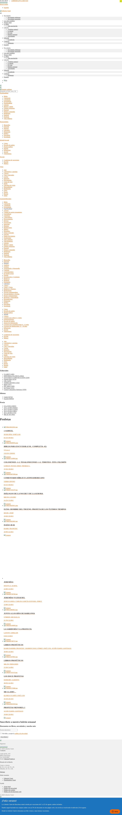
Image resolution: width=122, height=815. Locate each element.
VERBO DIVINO (11, 383)
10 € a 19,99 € (11, 408)
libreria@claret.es (9, 759)
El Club (10, 33)
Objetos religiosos (9, 108)
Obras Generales (9, 233)
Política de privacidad (10, 788)
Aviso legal (7, 786)
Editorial (6, 38)
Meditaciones (8, 227)
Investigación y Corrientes (12, 277)
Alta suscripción (12, 26)
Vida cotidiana (8, 239)
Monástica (7, 231)
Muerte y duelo (8, 106)
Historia (6, 128)
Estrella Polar (10, 379)
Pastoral (6, 110)
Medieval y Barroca (10, 289)
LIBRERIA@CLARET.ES (19, 1)
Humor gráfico (8, 147)
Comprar (8, 441)
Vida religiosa (8, 118)
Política (6, 133)
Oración (6, 234)
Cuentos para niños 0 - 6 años (13, 318)
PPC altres (9, 386)
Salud (5, 195)
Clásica (6, 285)
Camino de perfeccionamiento (13, 212)
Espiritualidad (4, 93)
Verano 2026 (8, 22)
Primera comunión (9, 112)
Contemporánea (8, 272)
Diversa (6, 221)
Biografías (7, 125)
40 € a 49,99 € (10, 413)
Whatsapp (11, 43)
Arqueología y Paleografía (12, 268)
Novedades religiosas (14, 17)
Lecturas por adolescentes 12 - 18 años (15, 326)
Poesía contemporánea (10, 296)
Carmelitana (7, 214)
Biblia (5, 96)
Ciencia (6, 173)
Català (8, 397)
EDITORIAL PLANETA (14, 376)
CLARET (9, 374)
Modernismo (7, 290)
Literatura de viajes (9, 185)
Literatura (7, 130)
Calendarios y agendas (10, 171)
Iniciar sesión (4, 4)
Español (9, 399)
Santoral (6, 115)
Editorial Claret (8, 778)
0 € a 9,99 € (10, 406)
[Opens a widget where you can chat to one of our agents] (115, 811)
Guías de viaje (8, 182)
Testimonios (7, 238)
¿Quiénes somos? (13, 29)
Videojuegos (7, 153)
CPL (7, 381)
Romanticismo (8, 299)
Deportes (6, 178)
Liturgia (6, 105)
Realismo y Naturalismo (11, 297)
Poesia (6, 192)
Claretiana (7, 216)
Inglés (5, 183)
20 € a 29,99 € (11, 409)
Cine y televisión (9, 175)
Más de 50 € (9, 414)
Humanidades (4, 122)
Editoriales (8, 199)
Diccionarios (7, 180)
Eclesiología (7, 101)
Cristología (7, 100)
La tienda (10, 31)
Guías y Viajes (8, 287)
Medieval (6, 279)
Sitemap (2, 772)
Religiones (7, 113)
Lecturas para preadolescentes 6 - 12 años (16, 324)
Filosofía (6, 127)
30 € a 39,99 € (10, 411)
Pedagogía (7, 132)
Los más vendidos (9, 21)
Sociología (7, 137)
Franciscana (7, 222)
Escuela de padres (9, 145)
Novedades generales (14, 19)
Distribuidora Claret (10, 780)
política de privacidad (21, 733)
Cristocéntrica (8, 217)
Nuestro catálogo (7, 89)
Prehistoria (7, 282)
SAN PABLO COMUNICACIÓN (16, 377)
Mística (6, 229)
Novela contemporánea (11, 292)
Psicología (7, 135)
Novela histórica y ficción (11, 294)
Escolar (2, 157)
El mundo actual (9, 273)
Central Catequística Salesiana (15, 389)
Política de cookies (9, 790)
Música (6, 163)
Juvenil (6, 152)
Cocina (6, 177)
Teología (6, 117)
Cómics (6, 316)
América (6, 265)
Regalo (6, 194)
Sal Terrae (9, 388)
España (6, 275)
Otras (1, 167)
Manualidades (8, 187)
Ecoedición (11, 40)
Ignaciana (7, 224)
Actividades (11, 36)
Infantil (6, 148)
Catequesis (7, 98)
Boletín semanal (12, 34)
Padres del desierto (9, 236)
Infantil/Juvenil (4, 140)
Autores (2, 199)
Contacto (6, 41)
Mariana (6, 226)
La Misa (6, 24)
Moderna (6, 280)
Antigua (6, 267)
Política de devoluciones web (12, 792)
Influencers (7, 150)
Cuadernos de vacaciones (11, 160)
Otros (5, 190)
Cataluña (6, 270)
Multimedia (7, 189)
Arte (5, 170)
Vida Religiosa (8, 241)
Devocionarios (8, 219)
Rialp (7, 384)
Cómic (6, 143)
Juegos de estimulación (11, 323)
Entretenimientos (9, 319)
